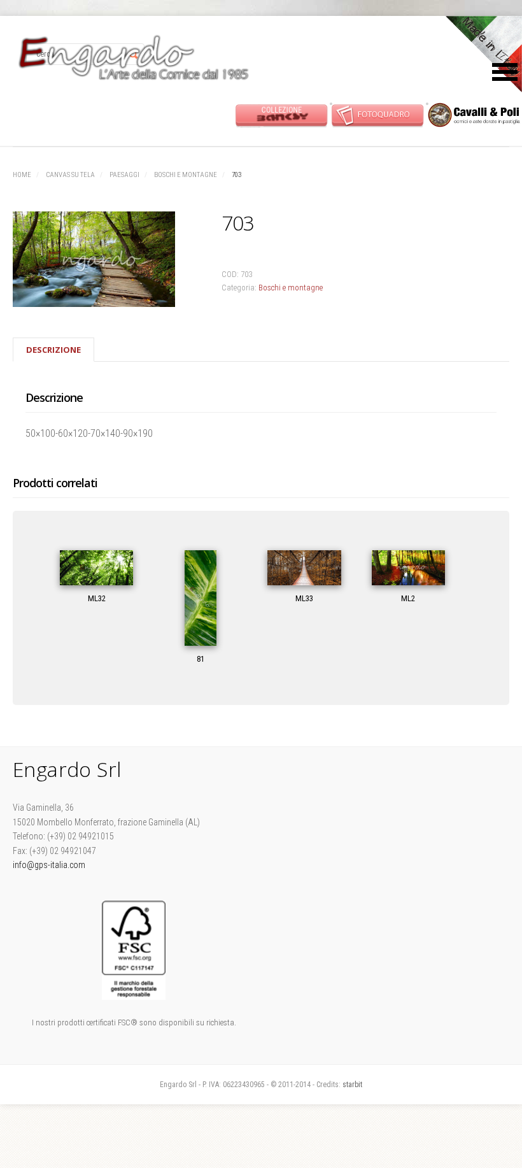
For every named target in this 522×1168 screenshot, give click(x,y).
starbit (352, 1084)
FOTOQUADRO (378, 115)
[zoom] (102, 261)
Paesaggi (124, 175)
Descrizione (53, 349)
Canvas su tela (70, 175)
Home (22, 175)
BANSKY (282, 115)
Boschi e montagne (185, 175)
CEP (474, 115)
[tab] (53, 350)
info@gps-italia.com (49, 865)
